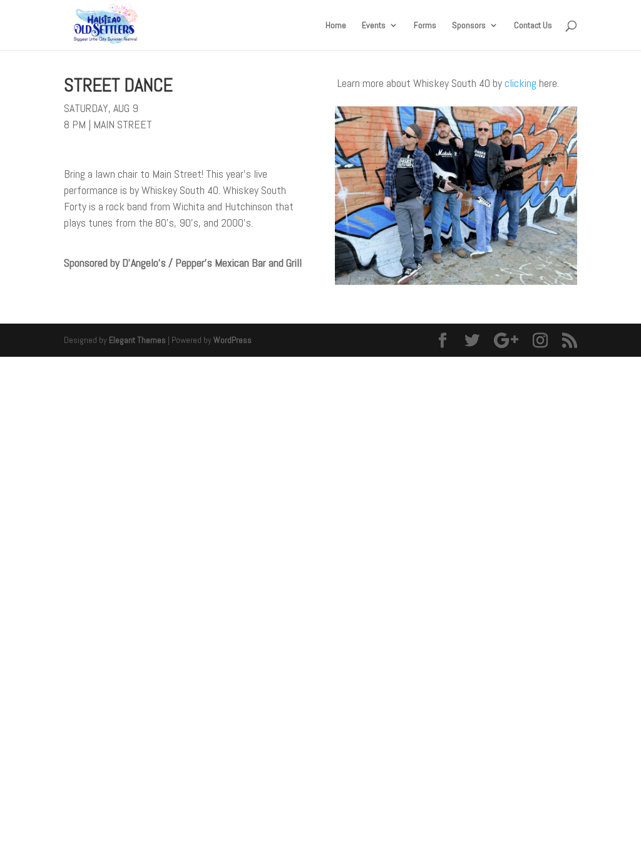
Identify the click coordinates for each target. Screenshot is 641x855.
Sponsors (469, 26)
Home (336, 26)
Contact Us (533, 26)
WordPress (232, 340)
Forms (425, 26)
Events (374, 26)
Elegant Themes (137, 340)
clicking (520, 83)
